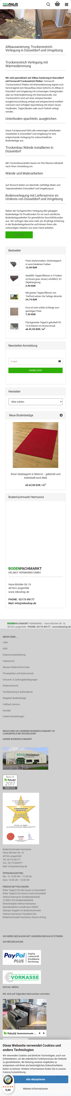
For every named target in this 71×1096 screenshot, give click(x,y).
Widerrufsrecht (10, 685)
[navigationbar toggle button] (66, 4)
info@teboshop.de (25, 603)
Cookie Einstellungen (13, 716)
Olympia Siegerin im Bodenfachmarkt (22, 910)
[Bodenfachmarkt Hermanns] (25, 758)
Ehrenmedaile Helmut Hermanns (19, 903)
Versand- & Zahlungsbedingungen (20, 679)
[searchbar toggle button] (48, 4)
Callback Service (11, 704)
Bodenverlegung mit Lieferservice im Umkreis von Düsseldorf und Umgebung (34, 197)
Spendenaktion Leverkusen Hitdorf (20, 907)
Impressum (9, 661)
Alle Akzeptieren (35, 1079)
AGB (5, 648)
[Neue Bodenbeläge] (61, 415)
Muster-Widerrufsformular (16, 667)
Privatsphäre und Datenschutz (18, 673)
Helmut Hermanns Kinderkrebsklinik (21, 897)
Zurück (19, 234)
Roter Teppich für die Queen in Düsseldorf (24, 890)
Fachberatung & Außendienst (18, 691)
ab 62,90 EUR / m (35, 485)
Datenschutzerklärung (14, 1072)
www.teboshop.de (18, 591)
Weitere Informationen (35, 1088)
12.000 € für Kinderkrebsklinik (18, 900)
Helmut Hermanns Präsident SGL (20, 914)
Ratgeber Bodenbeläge (14, 698)
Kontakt (7, 710)
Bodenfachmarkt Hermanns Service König (24, 917)
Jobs (5, 642)
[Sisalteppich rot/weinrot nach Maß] (35, 445)
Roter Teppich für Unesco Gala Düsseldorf (24, 893)
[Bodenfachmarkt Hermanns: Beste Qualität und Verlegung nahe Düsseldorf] (9, 4)
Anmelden (35, 370)
